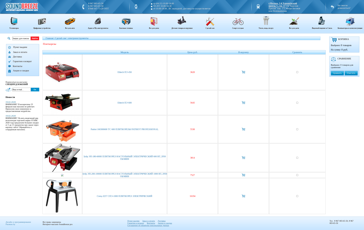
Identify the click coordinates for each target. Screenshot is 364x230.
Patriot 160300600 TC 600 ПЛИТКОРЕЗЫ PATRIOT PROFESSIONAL (125, 129)
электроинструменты (78, 38)
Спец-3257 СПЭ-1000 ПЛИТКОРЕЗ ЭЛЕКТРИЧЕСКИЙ (124, 196)
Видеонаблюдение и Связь (322, 28)
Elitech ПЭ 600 (125, 102)
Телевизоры (14, 28)
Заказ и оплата (20, 52)
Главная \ (50, 38)
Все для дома (154, 28)
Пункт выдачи (20, 47)
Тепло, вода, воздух (266, 28)
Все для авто (70, 28)
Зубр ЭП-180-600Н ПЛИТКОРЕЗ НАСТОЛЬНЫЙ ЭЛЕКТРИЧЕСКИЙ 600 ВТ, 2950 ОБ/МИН (124, 157)
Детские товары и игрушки (182, 28)
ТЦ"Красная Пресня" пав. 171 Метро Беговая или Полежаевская (284, 8)
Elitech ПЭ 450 (125, 72)
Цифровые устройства (41, 28)
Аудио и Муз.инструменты (98, 28)
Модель (125, 52)
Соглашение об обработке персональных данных (148, 225)
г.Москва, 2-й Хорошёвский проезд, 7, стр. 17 (283, 4)
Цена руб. (192, 52)
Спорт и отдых (238, 28)
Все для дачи (294, 28)
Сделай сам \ (61, 38)
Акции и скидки (21, 70)
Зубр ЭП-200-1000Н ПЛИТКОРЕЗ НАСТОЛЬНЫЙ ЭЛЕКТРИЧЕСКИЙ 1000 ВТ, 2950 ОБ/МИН (124, 175)
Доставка (17, 56)
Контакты (17, 66)
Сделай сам (210, 28)
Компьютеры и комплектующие (350, 28)
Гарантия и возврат (22, 61)
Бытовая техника (126, 28)
